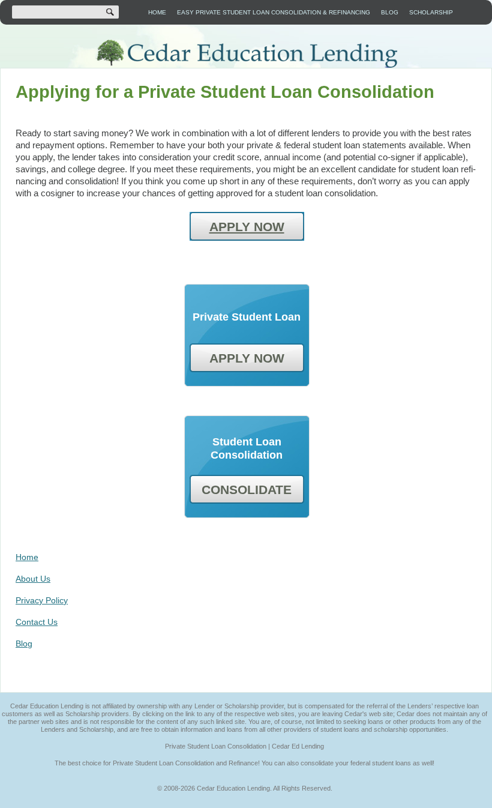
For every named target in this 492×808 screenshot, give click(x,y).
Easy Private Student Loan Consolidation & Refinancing (273, 12)
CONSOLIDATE (247, 489)
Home (157, 12)
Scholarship (431, 12)
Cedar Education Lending (246, 54)
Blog (389, 12)
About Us (33, 578)
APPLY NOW (246, 227)
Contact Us (37, 622)
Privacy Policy (42, 600)
